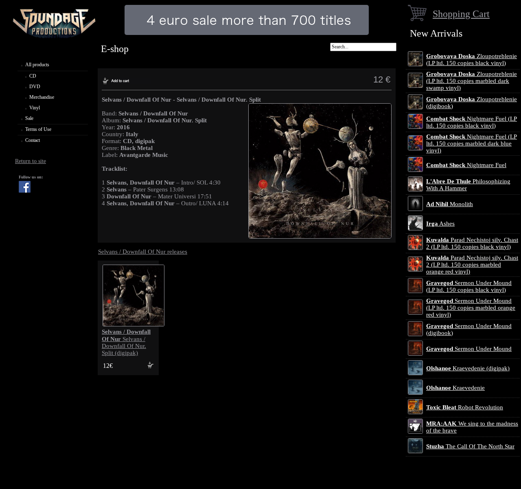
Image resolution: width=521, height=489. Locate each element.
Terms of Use (38, 129)
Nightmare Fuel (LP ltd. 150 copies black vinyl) (471, 122)
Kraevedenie (455, 388)
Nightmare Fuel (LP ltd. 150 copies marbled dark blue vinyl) (471, 143)
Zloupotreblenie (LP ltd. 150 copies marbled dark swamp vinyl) (471, 81)
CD (32, 76)
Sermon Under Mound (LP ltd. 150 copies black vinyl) (469, 286)
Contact (32, 140)
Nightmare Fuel (466, 165)
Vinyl (34, 108)
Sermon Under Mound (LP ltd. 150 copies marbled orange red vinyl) (470, 308)
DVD (34, 86)
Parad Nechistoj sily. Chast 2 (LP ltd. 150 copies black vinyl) (472, 243)
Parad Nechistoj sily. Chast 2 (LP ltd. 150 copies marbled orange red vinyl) (472, 264)
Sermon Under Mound (469, 349)
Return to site (30, 161)
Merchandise (41, 97)
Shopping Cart (461, 13)
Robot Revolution (464, 407)
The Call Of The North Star (470, 446)
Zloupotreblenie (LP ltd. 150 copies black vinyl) (471, 59)
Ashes (440, 223)
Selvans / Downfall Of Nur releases (142, 251)
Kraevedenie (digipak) (468, 368)
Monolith (449, 204)
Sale (29, 118)
